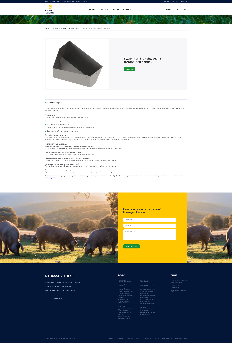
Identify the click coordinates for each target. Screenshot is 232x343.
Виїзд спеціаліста (176, 282)
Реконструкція (175, 285)
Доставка (166, 1)
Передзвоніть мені (131, 246)
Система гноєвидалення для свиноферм (146, 309)
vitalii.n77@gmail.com (68, 290)
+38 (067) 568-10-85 (62, 282)
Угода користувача (181, 338)
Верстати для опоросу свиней (125, 284)
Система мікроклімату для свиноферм (147, 304)
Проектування (175, 287)
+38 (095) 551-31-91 (172, 9)
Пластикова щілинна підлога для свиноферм (147, 288)
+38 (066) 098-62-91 (50, 282)
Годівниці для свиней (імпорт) (124, 313)
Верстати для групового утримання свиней (125, 288)
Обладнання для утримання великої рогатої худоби (124, 301)
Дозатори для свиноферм (144, 280)
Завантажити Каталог (56, 298)
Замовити (129, 69)
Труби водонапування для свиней (125, 305)
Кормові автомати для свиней (125, 296)
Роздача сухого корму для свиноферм (147, 300)
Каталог (92, 9)
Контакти (127, 9)
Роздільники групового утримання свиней (125, 292)
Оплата (174, 1)
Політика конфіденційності (163, 338)
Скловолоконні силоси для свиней (147, 296)
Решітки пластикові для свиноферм (147, 284)
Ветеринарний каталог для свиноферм (147, 313)
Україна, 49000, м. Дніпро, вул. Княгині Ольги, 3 (76, 1)
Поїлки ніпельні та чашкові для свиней (124, 317)
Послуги (104, 9)
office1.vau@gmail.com (52, 1)
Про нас (116, 9)
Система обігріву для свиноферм (147, 292)
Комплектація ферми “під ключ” (178, 290)
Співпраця (184, 1)
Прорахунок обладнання (179, 280)
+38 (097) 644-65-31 (75, 282)
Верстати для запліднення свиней (124, 280)
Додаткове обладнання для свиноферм (125, 309)
